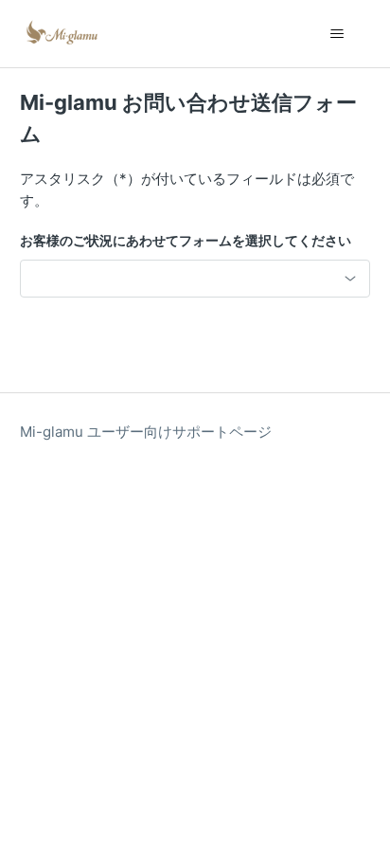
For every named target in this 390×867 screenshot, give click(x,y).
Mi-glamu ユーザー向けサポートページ (146, 432)
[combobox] (195, 279)
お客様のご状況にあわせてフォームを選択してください (185, 240)
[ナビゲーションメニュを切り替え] (336, 34)
